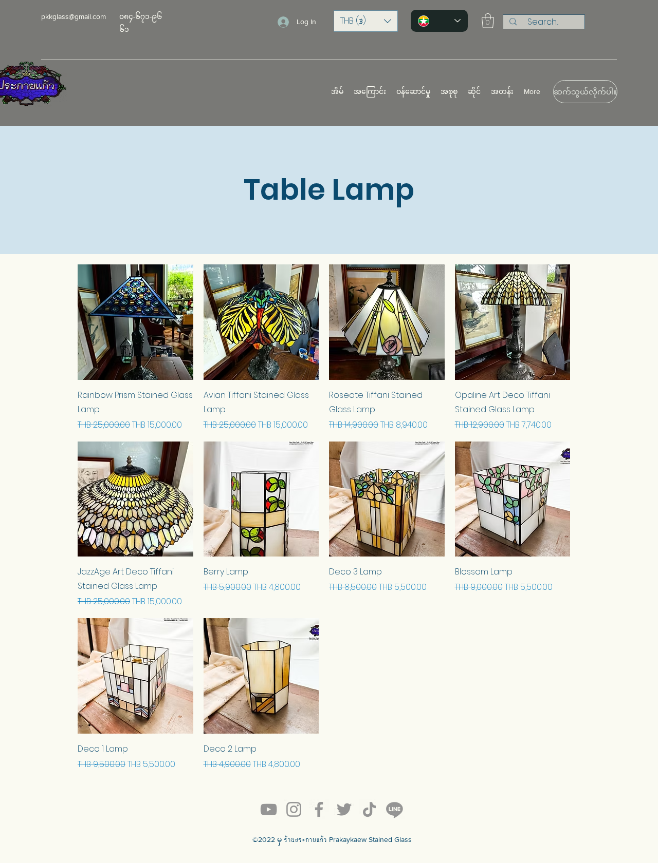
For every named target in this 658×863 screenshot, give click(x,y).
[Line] (395, 809)
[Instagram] (294, 809)
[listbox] (366, 21)
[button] (366, 21)
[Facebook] (319, 809)
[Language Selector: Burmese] (439, 21)
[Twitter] (344, 809)
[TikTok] (369, 809)
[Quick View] (135, 322)
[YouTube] (269, 809)
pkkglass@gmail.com (73, 16)
